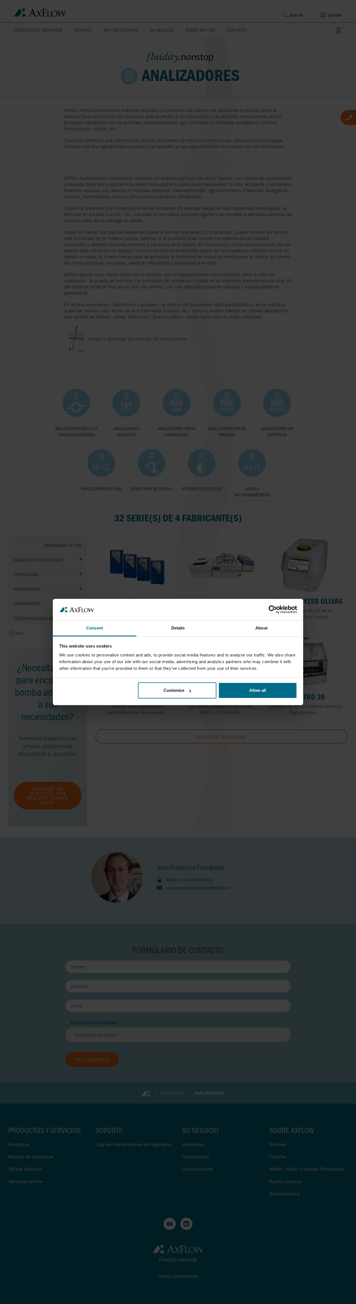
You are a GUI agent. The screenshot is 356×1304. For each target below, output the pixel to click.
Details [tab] (178, 628)
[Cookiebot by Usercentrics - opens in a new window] (272, 609)
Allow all (257, 690)
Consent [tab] (94, 628)
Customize (174, 690)
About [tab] (261, 628)
